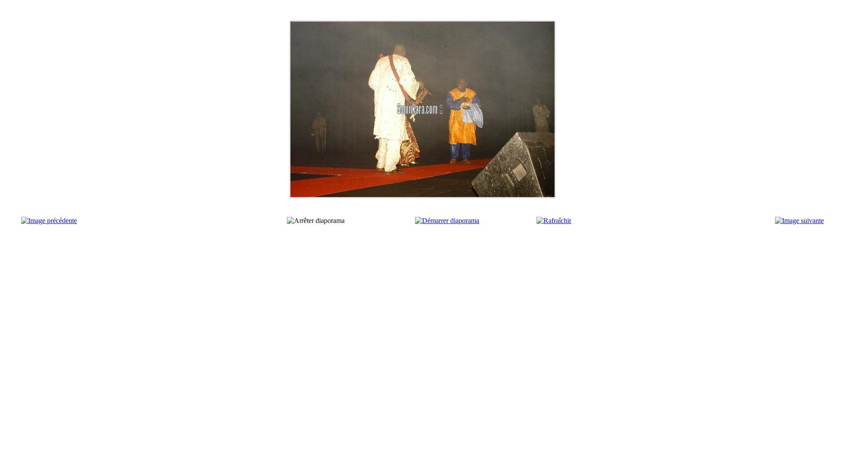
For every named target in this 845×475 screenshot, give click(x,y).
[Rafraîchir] (553, 220)
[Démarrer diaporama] (447, 220)
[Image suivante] (799, 220)
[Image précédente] (49, 220)
